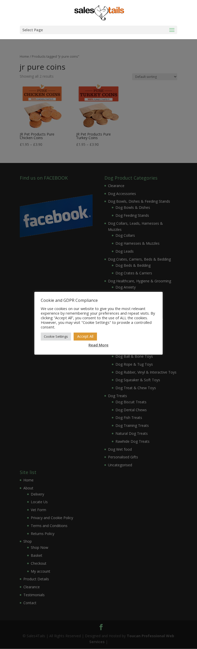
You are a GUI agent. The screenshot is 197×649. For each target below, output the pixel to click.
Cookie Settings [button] (56, 336)
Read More (98, 344)
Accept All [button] (85, 336)
